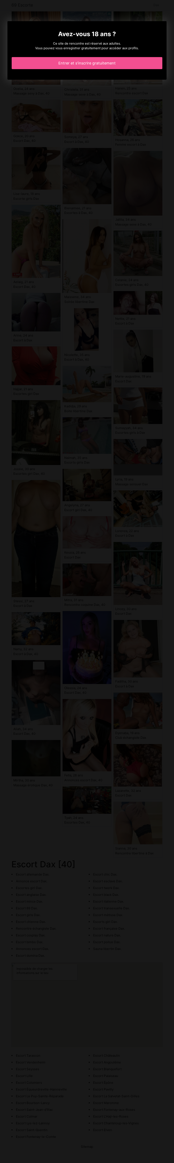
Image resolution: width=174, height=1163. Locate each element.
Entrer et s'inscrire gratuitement (87, 63)
